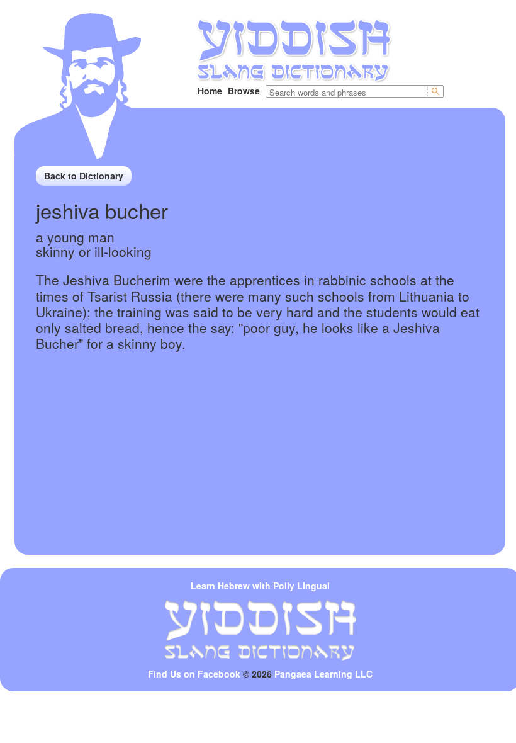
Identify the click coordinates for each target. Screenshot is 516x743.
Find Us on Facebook (194, 673)
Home (210, 90)
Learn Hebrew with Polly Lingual (260, 585)
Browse (244, 90)
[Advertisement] (259, 466)
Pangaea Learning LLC (323, 673)
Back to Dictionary (83, 175)
